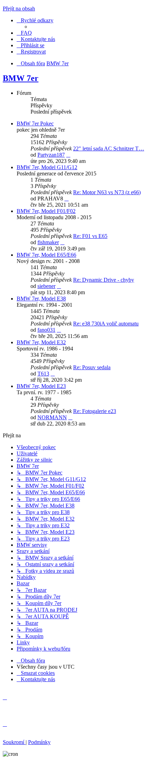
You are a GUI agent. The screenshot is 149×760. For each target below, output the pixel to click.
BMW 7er (20, 78)
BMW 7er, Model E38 (41, 298)
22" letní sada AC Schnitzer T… (108, 148)
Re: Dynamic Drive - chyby (103, 280)
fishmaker (48, 242)
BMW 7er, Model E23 (41, 386)
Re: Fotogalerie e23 (94, 411)
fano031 (46, 330)
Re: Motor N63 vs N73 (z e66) (107, 192)
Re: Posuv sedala (92, 367)
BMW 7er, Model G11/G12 (47, 167)
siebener (46, 286)
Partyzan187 (51, 155)
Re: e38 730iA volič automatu (106, 324)
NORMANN (52, 417)
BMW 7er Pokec (35, 123)
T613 (43, 374)
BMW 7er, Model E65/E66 (46, 255)
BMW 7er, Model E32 (41, 342)
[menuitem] (24, 33)
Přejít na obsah (19, 8)
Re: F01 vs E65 (90, 236)
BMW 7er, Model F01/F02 (46, 211)
